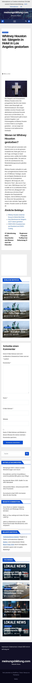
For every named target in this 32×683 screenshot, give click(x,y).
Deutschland (8, 626)
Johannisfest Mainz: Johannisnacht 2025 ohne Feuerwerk (15, 630)
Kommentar (7, 363)
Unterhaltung (8, 607)
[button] (26, 21)
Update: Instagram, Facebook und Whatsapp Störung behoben (13, 509)
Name (5, 398)
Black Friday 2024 (8, 544)
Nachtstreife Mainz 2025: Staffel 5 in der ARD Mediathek (15, 611)
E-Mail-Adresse (8, 408)
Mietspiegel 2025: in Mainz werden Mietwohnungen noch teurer (15, 574)
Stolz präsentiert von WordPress (10, 672)
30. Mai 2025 (9, 596)
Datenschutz (13, 647)
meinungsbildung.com (16, 12)
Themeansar (16, 674)
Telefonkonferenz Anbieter (11, 537)
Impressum (5, 647)
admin (17, 297)
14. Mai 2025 (9, 633)
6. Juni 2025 (9, 577)
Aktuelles (5, 32)
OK (21, 6)
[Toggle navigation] (14, 21)
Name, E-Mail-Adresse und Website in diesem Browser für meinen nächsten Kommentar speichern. (14, 435)
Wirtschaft (7, 569)
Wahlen (16, 679)
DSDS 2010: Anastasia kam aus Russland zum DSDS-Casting (16, 226)
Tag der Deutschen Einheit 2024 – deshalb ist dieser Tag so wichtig (16, 331)
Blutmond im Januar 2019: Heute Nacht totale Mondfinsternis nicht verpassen (15, 523)
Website (5, 419)
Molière (5, 542)
